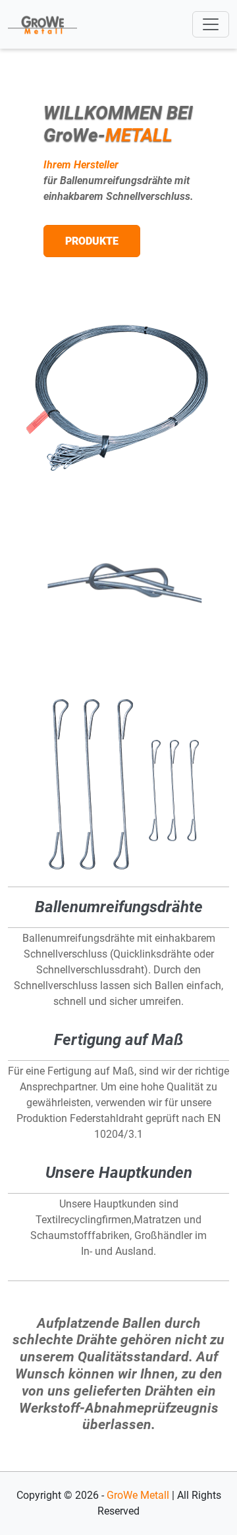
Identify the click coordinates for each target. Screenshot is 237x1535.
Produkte (91, 241)
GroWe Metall (138, 1495)
